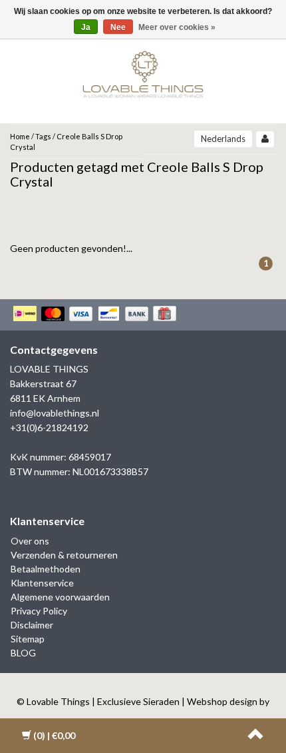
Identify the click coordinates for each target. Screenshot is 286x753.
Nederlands (223, 138)
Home (20, 136)
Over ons (30, 540)
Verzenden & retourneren (64, 554)
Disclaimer (32, 624)
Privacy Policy (39, 610)
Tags (43, 136)
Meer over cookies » (176, 27)
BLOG (23, 652)
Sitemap (28, 638)
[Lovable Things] (143, 71)
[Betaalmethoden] (96, 314)
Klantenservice (42, 582)
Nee (118, 27)
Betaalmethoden (45, 568)
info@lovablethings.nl (54, 412)
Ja (85, 27)
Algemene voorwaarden (60, 596)
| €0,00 (54, 735)
